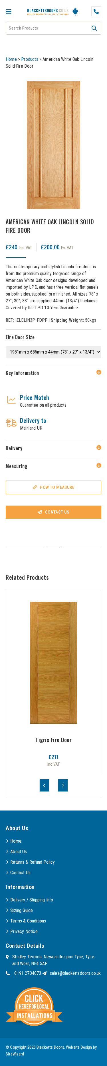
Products (29, 59)
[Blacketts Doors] (48, 12)
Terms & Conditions (28, 921)
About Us (18, 851)
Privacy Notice (24, 931)
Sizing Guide (21, 910)
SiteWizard (15, 1054)
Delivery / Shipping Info (31, 900)
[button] (94, 28)
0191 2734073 (27, 973)
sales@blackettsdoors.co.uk (75, 973)
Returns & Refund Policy (32, 862)
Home (11, 59)
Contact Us (57, 512)
